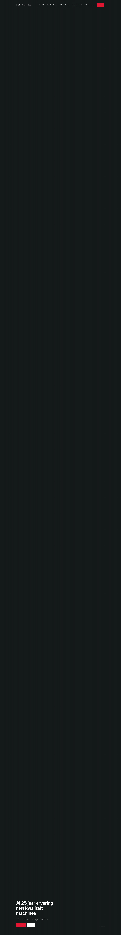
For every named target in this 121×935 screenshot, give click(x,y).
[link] (100, 5)
